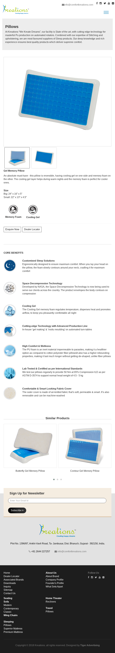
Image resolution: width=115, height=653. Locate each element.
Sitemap (8, 590)
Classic (8, 612)
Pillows (7, 625)
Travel (49, 608)
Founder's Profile (55, 583)
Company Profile (54, 579)
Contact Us (9, 593)
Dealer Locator (32, 229)
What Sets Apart (54, 586)
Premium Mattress (13, 632)
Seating (8, 598)
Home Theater (54, 598)
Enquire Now (12, 229)
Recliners (51, 601)
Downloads (10, 583)
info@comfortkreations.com (78, 4)
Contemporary (11, 608)
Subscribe (16, 510)
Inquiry (7, 586)
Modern (8, 605)
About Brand (52, 576)
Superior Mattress (13, 628)
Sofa (6, 601)
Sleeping (9, 621)
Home (7, 573)
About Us (51, 573)
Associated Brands (14, 579)
